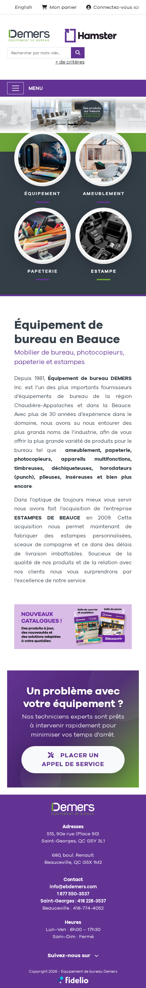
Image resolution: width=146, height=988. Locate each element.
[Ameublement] (103, 157)
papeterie (43, 271)
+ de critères (70, 61)
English (23, 7)
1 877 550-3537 (73, 893)
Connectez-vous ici (116, 7)
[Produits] (42, 235)
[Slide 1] (61, 124)
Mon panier (63, 7)
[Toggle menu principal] (15, 88)
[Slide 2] (73, 124)
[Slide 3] (85, 124)
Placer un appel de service (73, 759)
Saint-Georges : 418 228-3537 (73, 901)
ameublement (104, 193)
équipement (42, 193)
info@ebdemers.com (73, 886)
